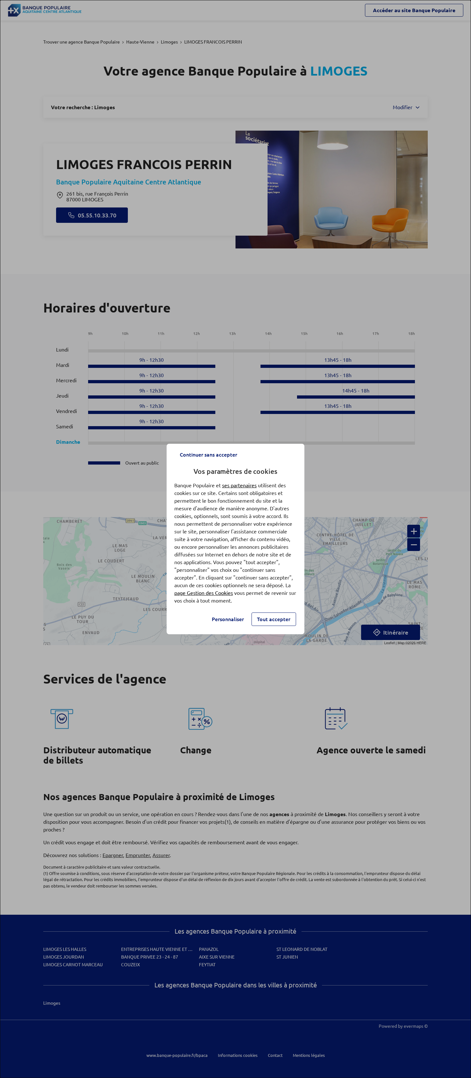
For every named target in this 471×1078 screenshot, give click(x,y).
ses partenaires (239, 485)
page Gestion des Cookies (203, 593)
